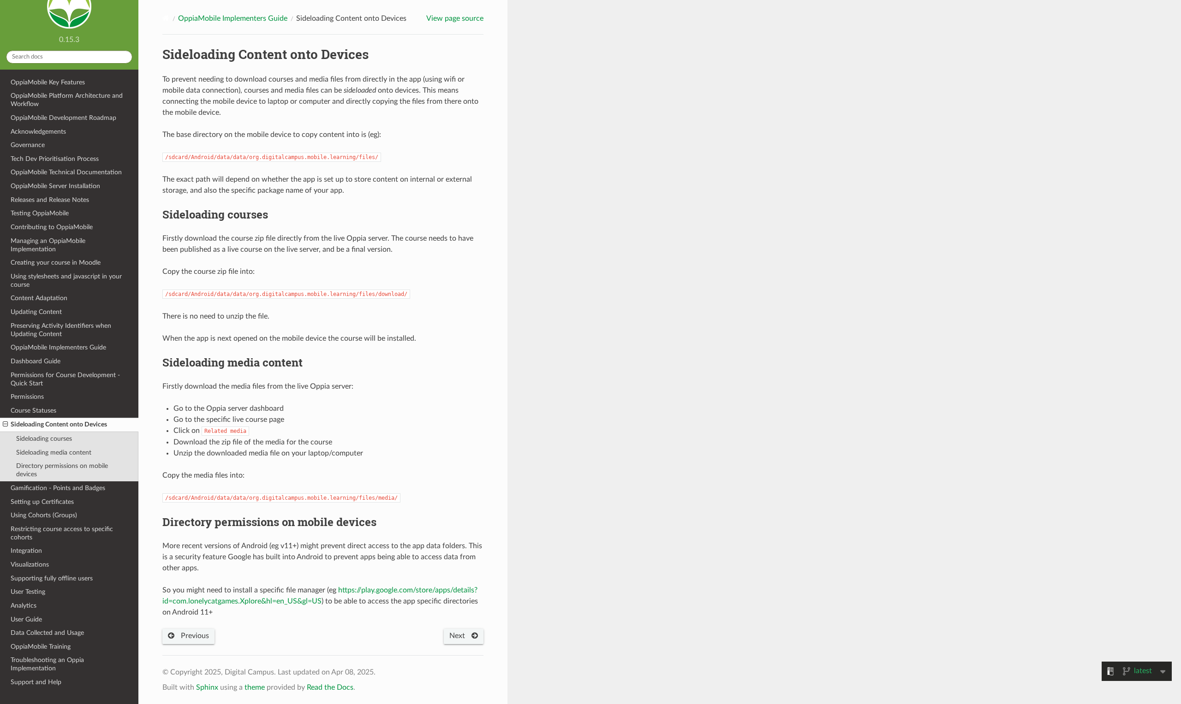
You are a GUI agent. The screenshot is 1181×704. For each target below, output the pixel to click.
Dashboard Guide (35, 361)
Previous (194, 635)
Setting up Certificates (42, 501)
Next (458, 635)
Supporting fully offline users (52, 578)
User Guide (26, 619)
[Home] (165, 18)
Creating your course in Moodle (56, 262)
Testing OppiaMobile (40, 213)
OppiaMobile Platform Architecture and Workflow (67, 99)
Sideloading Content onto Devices (59, 424)
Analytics (23, 605)
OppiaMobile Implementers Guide (58, 347)
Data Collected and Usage (47, 632)
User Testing (28, 591)
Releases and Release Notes (50, 199)
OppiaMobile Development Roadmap (63, 117)
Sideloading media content (53, 452)
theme (255, 687)
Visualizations (30, 564)
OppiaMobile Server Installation (55, 186)
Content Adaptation (39, 298)
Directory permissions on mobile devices (62, 470)
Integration (26, 550)
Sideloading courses (44, 438)
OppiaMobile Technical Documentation (66, 172)
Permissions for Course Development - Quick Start (65, 379)
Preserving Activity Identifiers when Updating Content (61, 329)
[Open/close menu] (5, 424)
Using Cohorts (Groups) (44, 515)
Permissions (27, 396)
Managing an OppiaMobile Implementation (48, 245)
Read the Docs (330, 687)
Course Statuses (33, 410)
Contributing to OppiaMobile (52, 227)
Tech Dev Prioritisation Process (55, 158)
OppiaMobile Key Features (48, 82)
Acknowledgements (38, 131)
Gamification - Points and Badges (58, 488)
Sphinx (207, 687)
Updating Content (36, 311)
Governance (28, 145)
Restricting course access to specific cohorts (62, 533)
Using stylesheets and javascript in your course (66, 280)
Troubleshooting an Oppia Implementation (47, 664)
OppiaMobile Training (41, 646)
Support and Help (36, 682)
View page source (454, 18)
